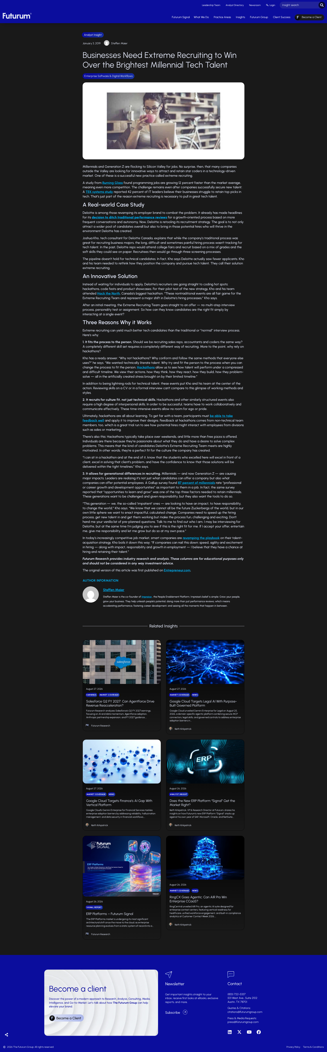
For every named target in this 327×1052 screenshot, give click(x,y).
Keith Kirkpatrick (183, 728)
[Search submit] (321, 5)
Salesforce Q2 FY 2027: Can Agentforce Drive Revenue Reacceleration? (120, 703)
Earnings (91, 695)
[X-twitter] (239, 1032)
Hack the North (108, 293)
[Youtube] (249, 1032)
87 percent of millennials (196, 483)
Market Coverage (109, 695)
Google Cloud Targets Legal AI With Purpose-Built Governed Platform (203, 703)
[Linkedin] (230, 1032)
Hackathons (146, 367)
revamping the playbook (201, 538)
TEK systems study (99, 192)
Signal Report (94, 907)
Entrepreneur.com (177, 570)
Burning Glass (112, 183)
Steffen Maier (119, 43)
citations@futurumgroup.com (245, 1012)
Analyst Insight (93, 34)
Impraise (147, 596)
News (195, 695)
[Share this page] (6, 1035)
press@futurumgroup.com (243, 1022)
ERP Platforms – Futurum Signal (109, 914)
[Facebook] (259, 1032)
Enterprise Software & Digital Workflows (108, 76)
